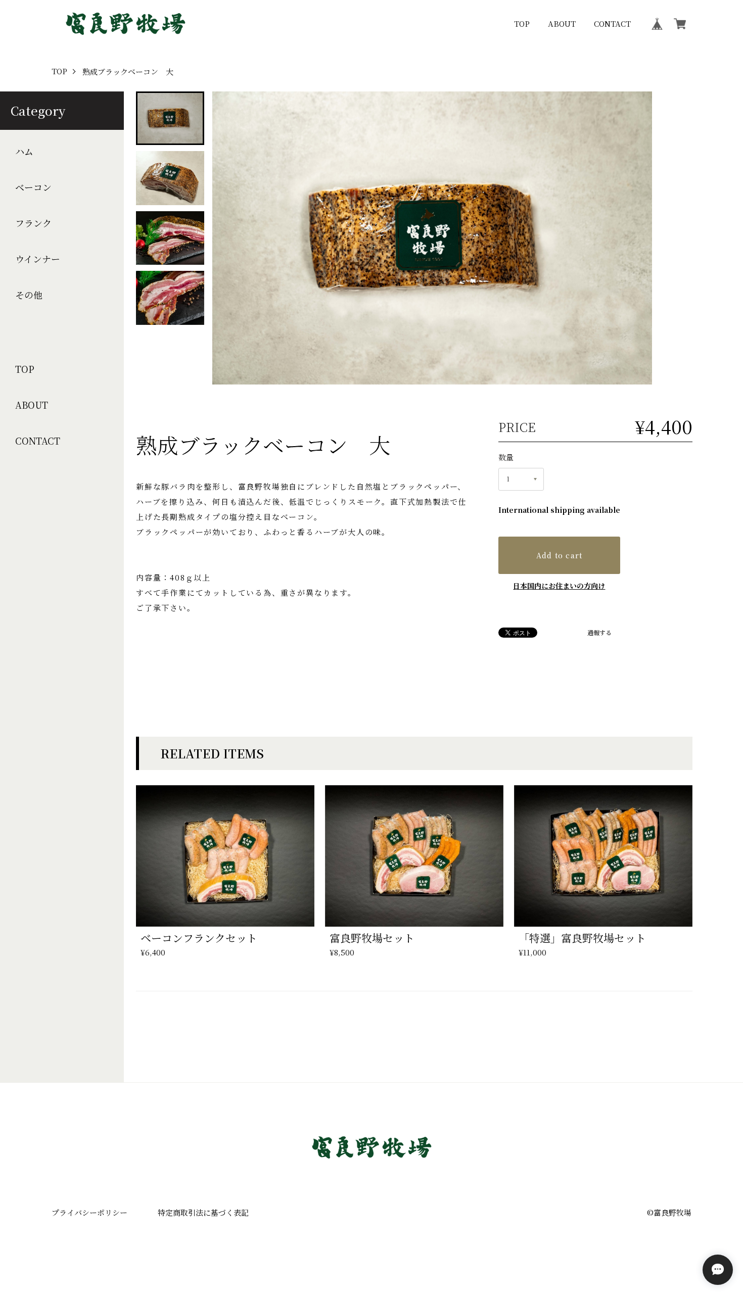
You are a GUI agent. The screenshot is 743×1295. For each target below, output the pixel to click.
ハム (24, 151)
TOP (522, 23)
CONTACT (612, 23)
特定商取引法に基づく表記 (203, 1212)
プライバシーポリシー (89, 1212)
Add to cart (559, 555)
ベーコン (33, 187)
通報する (599, 633)
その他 (28, 295)
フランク (33, 223)
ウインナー (37, 259)
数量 (506, 457)
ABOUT (562, 23)
